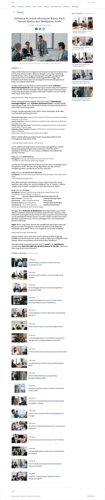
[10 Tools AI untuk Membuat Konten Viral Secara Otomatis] (19, 426)
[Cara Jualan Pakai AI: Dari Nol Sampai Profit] (19, 325)
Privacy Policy (15, 496)
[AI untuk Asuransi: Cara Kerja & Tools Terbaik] (19, 438)
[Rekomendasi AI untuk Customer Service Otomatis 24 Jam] (19, 262)
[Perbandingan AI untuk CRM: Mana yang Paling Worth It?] (19, 312)
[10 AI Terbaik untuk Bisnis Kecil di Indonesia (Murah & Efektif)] (19, 463)
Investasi (20, 7)
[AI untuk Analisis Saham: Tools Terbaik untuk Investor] (19, 275)
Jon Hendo (31, 25)
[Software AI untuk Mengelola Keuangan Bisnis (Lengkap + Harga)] (19, 400)
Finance (46, 7)
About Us (37, 496)
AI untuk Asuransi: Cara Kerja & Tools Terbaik (46, 440)
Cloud (40, 7)
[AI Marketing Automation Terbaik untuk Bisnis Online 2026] (19, 388)
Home (13, 7)
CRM (34, 7)
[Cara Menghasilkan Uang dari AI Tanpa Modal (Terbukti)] (19, 451)
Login (93, 2)
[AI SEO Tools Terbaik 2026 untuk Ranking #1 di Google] (19, 413)
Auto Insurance (56, 7)
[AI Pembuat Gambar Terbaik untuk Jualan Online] (19, 350)
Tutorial (28, 7)
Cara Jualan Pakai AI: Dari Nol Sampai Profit (46, 327)
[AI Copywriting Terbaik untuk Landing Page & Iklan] (19, 363)
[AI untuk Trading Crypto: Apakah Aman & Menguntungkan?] (19, 476)
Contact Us (30, 496)
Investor (23, 496)
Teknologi (75, 7)
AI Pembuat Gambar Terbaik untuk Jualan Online (48, 352)
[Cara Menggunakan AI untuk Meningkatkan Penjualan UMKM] (19, 287)
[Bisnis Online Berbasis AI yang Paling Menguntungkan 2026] (19, 375)
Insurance (66, 7)
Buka (20, 68)
